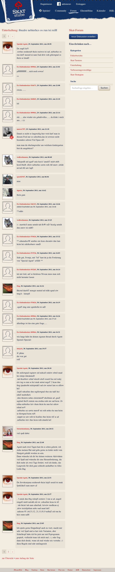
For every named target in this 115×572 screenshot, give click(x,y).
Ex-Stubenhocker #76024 (26, 236)
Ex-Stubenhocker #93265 (26, 269)
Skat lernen (51, 570)
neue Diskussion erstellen (83, 36)
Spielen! (46, 10)
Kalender (101, 10)
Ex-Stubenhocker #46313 (26, 204)
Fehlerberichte (76, 55)
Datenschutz (86, 570)
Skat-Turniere (76, 60)
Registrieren (46, 4)
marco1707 (21, 129)
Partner (70, 570)
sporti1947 (21, 176)
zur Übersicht (7, 558)
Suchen (104, 88)
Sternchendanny (23, 428)
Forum (73, 10)
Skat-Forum (76, 30)
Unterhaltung (9, 30)
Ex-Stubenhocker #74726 (26, 253)
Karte (42, 570)
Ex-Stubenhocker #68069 (26, 99)
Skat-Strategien (76, 74)
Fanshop (34, 570)
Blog (26, 570)
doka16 (19, 348)
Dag (18, 286)
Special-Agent (22, 44)
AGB (77, 570)
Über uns (61, 570)
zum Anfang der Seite (24, 558)
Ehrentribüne (86, 10)
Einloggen (81, 4)
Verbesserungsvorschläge (80, 69)
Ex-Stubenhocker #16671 (26, 85)
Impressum (97, 570)
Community (60, 10)
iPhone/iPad (18, 570)
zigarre (19, 190)
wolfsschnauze (22, 157)
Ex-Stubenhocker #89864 (26, 66)
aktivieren (66, 4)
